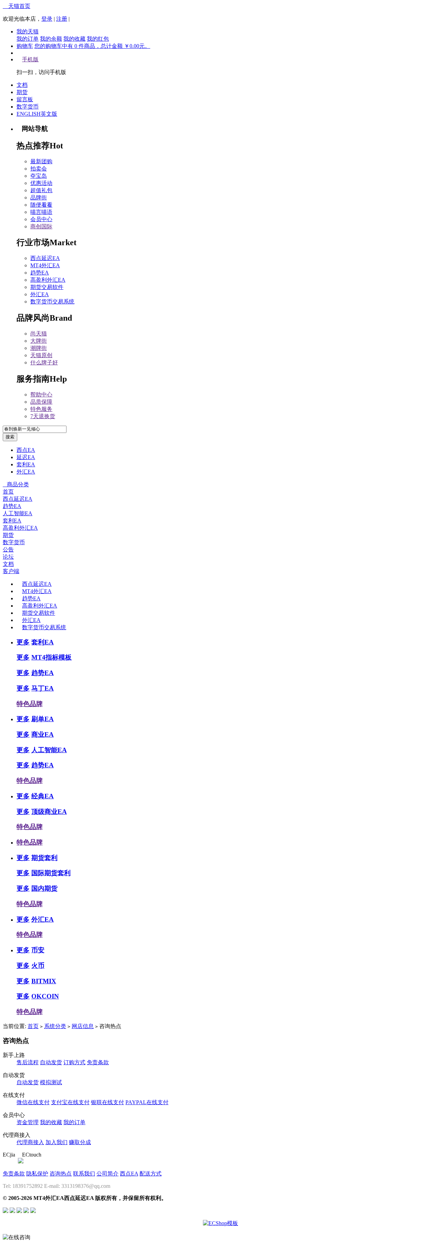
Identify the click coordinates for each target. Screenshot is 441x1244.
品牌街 (38, 197)
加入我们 (56, 1142)
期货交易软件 (46, 287)
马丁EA (42, 688)
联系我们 (84, 1173)
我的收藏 (74, 39)
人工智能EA (17, 513)
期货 (22, 92)
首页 (8, 492)
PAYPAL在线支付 (146, 1102)
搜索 (10, 436)
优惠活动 (41, 183)
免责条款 (98, 1062)
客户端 (11, 571)
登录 (46, 19)
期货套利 (44, 857)
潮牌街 (38, 348)
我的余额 (51, 39)
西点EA (26, 450)
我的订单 (28, 39)
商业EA (42, 734)
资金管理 (28, 1122)
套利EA (26, 464)
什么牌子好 (44, 362)
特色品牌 (30, 703)
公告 (8, 549)
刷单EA (42, 719)
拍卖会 (38, 169)
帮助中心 (41, 394)
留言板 (25, 99)
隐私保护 (37, 1173)
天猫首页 (16, 6)
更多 (23, 642)
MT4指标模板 (51, 657)
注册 (61, 19)
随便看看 (41, 205)
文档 (22, 85)
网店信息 (83, 1026)
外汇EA (39, 294)
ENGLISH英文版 (37, 114)
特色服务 (41, 409)
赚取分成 (80, 1142)
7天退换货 (42, 416)
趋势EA (39, 273)
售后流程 (28, 1062)
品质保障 (41, 402)
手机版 (30, 59)
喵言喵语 (41, 212)
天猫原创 (41, 355)
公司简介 (107, 1173)
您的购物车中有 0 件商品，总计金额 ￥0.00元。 (92, 46)
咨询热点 (61, 1173)
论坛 (8, 557)
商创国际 (41, 226)
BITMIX (43, 981)
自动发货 (51, 1062)
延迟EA (26, 457)
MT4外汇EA (45, 265)
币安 (37, 950)
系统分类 (55, 1026)
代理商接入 (30, 1142)
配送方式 (151, 1173)
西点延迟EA (45, 258)
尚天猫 (38, 333)
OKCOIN (45, 996)
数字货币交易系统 (52, 301)
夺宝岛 (38, 176)
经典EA (42, 796)
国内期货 (44, 888)
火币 (37, 965)
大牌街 (38, 341)
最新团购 (41, 161)
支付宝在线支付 (70, 1102)
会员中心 (41, 219)
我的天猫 (28, 31)
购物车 (25, 46)
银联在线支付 (107, 1102)
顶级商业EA (49, 811)
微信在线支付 (33, 1102)
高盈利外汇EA (47, 280)
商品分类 (16, 484)
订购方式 (74, 1062)
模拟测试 (51, 1082)
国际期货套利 (51, 873)
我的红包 (98, 39)
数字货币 (28, 107)
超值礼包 (41, 190)
